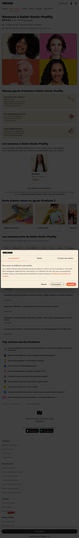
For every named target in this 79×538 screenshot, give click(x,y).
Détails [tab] (39, 258)
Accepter (71, 284)
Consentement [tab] (13, 258)
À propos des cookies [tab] (65, 258)
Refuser (44, 284)
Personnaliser (56, 284)
